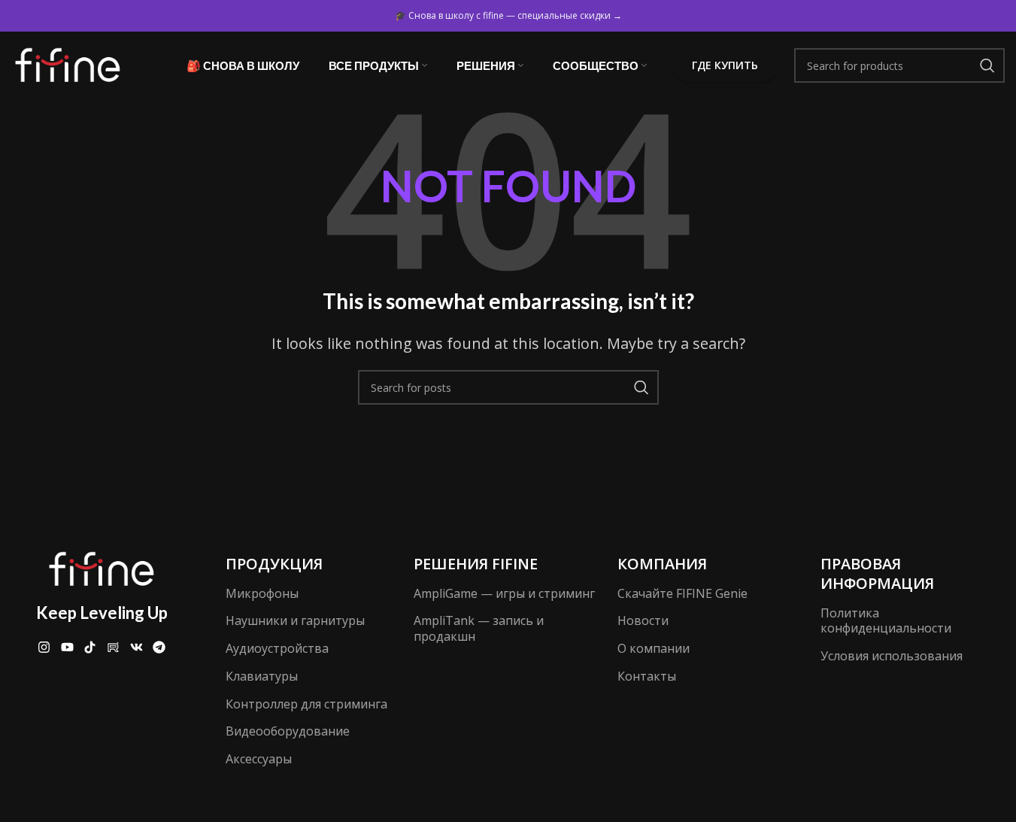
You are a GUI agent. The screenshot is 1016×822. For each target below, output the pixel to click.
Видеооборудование (288, 731)
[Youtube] (67, 647)
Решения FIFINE (476, 564)
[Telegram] (159, 647)
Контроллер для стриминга (306, 704)
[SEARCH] (987, 65)
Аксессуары (259, 759)
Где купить (725, 65)
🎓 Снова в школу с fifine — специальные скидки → (508, 15)
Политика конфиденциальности (885, 621)
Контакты (646, 676)
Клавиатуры (262, 676)
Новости (643, 620)
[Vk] (136, 647)
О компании (653, 648)
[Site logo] (67, 64)
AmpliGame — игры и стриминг (504, 593)
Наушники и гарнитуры (295, 620)
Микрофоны (262, 593)
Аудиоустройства (277, 648)
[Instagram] (44, 647)
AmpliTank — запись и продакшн (479, 628)
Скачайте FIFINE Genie (682, 593)
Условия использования (891, 656)
